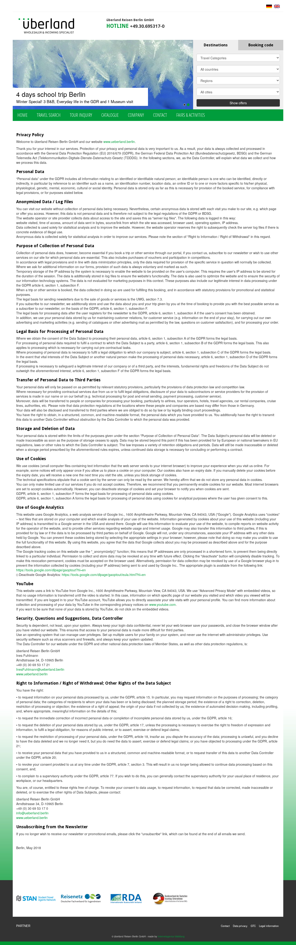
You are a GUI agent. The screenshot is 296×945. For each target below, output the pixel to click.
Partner (23, 926)
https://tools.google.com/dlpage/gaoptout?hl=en (51, 570)
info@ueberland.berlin (32, 813)
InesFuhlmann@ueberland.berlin (40, 669)
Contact (160, 115)
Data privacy (240, 926)
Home (22, 115)
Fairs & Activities (190, 115)
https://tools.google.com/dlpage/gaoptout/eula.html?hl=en (104, 574)
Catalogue (110, 115)
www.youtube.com (162, 604)
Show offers (238, 103)
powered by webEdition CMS (280, 943)
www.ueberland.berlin (119, 141)
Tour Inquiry (81, 115)
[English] (276, 5)
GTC (253, 926)
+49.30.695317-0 (147, 26)
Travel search (49, 115)
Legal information (269, 926)
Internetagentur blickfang (171, 936)
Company (136, 115)
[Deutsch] (269, 5)
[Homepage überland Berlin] (46, 26)
